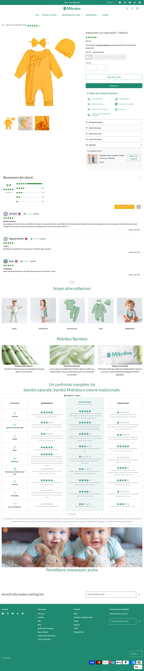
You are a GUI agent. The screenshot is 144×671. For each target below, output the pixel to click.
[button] (9, 123)
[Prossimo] (89, 2)
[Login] (132, 8)
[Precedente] (54, 2)
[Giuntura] (139, 594)
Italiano (109, 2)
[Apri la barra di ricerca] (127, 8)
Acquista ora (114, 86)
